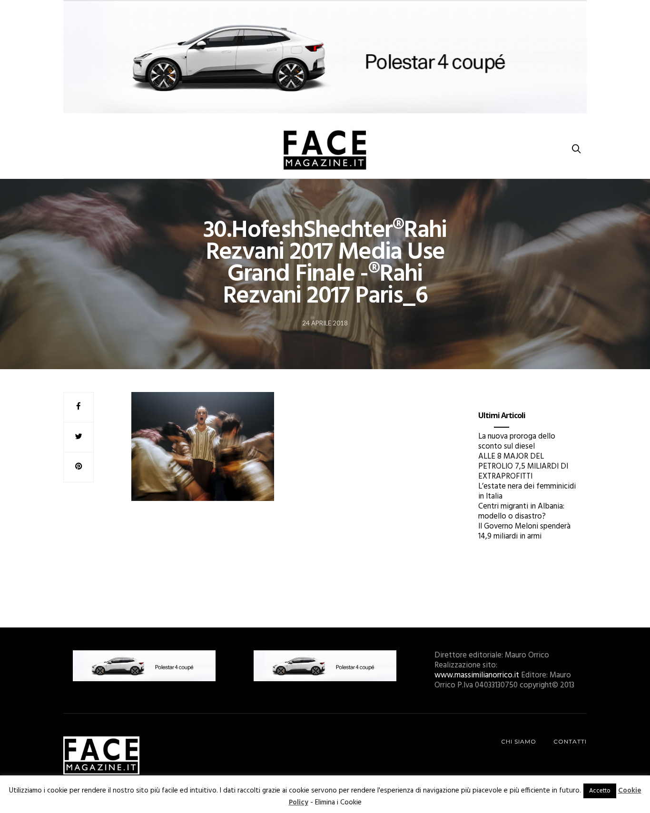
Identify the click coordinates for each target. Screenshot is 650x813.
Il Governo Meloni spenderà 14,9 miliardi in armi (524, 531)
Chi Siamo (518, 741)
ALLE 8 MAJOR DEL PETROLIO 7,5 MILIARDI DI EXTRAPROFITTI (523, 466)
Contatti (570, 741)
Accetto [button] (600, 791)
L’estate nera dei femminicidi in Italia (527, 491)
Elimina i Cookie (338, 802)
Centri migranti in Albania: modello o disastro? (521, 511)
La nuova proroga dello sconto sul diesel (516, 441)
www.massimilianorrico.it (476, 675)
